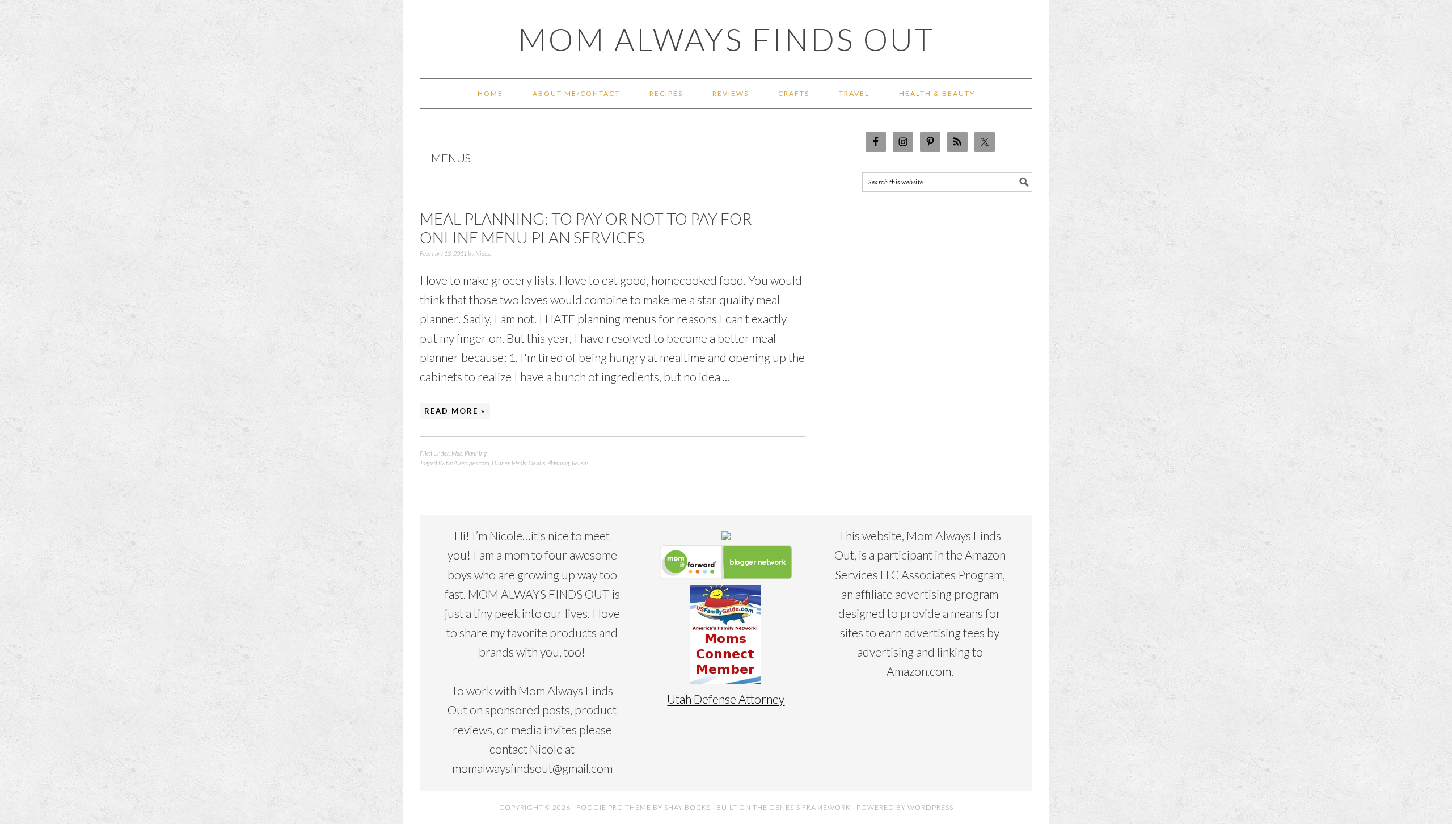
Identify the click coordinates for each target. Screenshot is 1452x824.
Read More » (455, 410)
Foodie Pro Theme (613, 807)
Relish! (580, 462)
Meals (519, 462)
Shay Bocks (687, 807)
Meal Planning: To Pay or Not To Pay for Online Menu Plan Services (586, 228)
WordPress (930, 807)
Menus (536, 462)
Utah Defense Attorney (725, 699)
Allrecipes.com (471, 462)
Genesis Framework (810, 807)
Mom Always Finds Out (726, 39)
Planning (558, 462)
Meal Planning (469, 453)
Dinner (500, 462)
